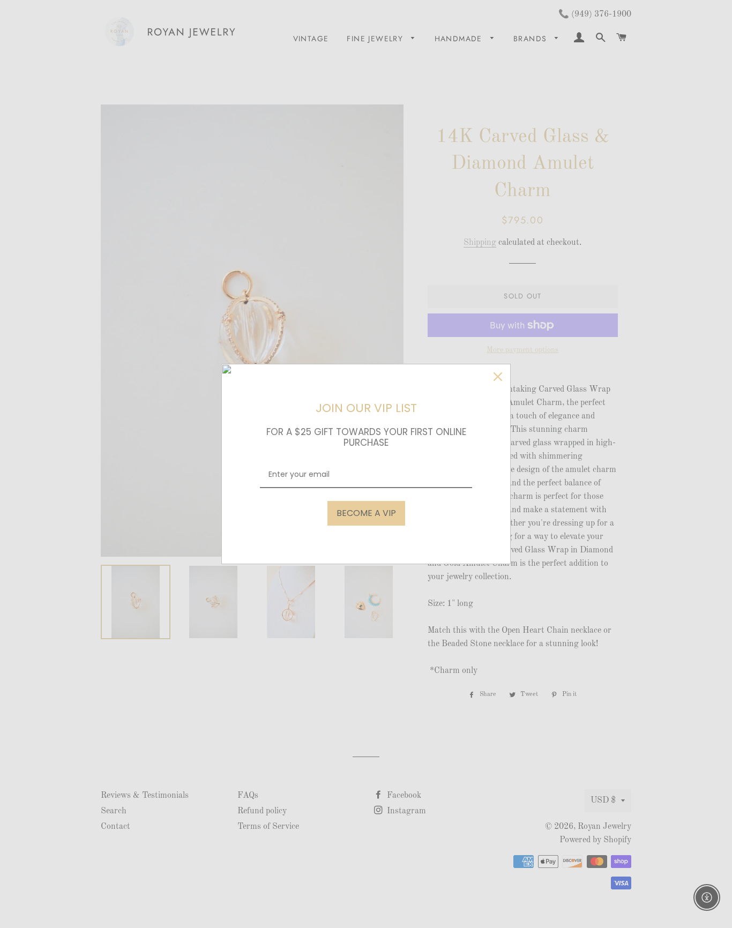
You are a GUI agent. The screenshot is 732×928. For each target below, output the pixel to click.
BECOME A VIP (366, 513)
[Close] (498, 377)
